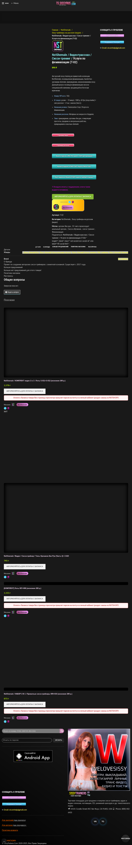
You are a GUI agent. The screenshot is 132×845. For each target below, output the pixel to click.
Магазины (125, 838)
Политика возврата (10, 830)
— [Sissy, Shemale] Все (30, 252)
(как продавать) (20, 825)
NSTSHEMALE (123, 259)
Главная (55, 30)
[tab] (38, 247)
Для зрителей (7, 820)
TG (103, 822)
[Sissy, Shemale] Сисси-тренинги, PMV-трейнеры (90, 252)
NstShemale (66, 30)
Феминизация (57, 232)
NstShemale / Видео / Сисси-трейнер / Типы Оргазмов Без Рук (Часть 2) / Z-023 (36, 556)
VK (95, 822)
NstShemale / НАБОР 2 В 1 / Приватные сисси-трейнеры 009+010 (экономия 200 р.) (38, 694)
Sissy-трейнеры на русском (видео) (67, 33)
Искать (58, 740)
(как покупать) (19, 820)
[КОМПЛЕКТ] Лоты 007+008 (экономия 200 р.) (22, 588)
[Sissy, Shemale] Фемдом (118, 252)
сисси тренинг (88, 229)
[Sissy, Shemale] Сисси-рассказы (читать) (55, 252)
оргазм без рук (64, 226)
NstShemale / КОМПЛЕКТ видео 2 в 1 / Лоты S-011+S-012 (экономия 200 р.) (34, 381)
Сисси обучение (74, 229)
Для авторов (7, 825)
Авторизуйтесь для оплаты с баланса (73, 196)
